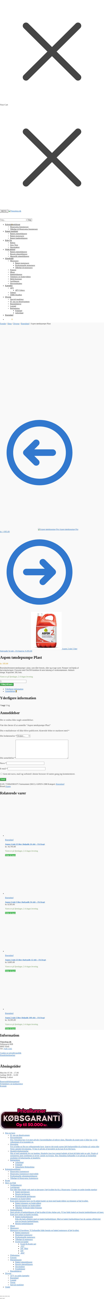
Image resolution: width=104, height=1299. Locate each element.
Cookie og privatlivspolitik (10, 1053)
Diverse (16, 324)
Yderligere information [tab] (14, 689)
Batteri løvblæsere (22, 1192)
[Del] (6, 1296)
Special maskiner (17, 1285)
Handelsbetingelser (7, 1055)
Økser (12, 1226)
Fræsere (13, 1257)
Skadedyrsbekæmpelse (54, 1154)
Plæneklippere (16, 1260)
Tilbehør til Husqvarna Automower (24, 1178)
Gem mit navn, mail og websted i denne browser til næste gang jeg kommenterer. (39, 774)
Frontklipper (20, 1269)
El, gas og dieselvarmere (20, 1135)
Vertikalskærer (16, 1185)
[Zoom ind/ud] (1, 1296)
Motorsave (44, 1229)
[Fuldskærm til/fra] (4, 1296)
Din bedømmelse (8, 736)
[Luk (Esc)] (9, 1296)
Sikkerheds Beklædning (24, 1167)
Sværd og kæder (21, 1242)
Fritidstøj (18, 1165)
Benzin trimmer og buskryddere (28, 1205)
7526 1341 (7, 1049)
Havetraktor (20, 1267)
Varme (12, 1282)
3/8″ (22, 1251)
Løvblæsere (53, 1188)
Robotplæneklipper (12, 1169)
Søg (29, 220)
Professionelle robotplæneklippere (23, 1176)
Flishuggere (15, 1255)
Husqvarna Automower (19, 1171)
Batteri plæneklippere (23, 1262)
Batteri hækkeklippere (58, 1219)
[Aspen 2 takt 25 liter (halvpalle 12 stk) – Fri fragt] (21, 951)
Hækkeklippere (57, 1212)
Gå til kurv (52, 1291)
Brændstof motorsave (23, 1235)
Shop (9, 324)
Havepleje (54, 1146)
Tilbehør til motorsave (24, 1239)
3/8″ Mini (24, 1248)
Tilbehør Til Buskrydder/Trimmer (28, 1208)
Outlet (7, 1287)
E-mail (4, 768)
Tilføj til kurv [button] (10, 855)
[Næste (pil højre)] (4, 1298)
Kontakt (3, 1086)
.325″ (22, 1246)
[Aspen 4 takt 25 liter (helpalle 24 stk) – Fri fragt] (21, 836)
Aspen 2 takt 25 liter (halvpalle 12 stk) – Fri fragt (25, 960)
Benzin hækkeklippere (24, 1224)
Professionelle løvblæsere (25, 1196)
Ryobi (7, 1180)
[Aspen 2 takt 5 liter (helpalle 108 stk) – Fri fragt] (20, 1009)
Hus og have (10, 1133)
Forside (3, 324)
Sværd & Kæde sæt (28, 1244)
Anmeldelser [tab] (11, 691)
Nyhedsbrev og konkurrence (11, 1084)
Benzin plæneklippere (24, 1264)
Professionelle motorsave (25, 1237)
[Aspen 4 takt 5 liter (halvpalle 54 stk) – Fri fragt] (20, 893)
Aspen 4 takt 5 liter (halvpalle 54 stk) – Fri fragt (25, 902)
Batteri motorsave (22, 1233)
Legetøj (13, 1280)
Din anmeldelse (8, 758)
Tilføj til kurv (7, 684)
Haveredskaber (53, 1139)
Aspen (8, 786)
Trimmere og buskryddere (49, 1200)
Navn (3, 763)
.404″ (22, 1253)
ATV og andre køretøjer (19, 1276)
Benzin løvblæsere (22, 1194)
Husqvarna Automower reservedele (24, 1174)
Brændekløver (16, 1271)
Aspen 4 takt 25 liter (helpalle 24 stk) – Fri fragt (25, 844)
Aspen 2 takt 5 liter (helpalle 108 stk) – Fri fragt (25, 1018)
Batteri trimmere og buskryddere (28, 1203)
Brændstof (25, 324)
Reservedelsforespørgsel (9, 1081)
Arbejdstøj (19, 1162)
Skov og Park (10, 1183)
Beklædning (15, 1160)
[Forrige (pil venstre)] (1, 1298)
